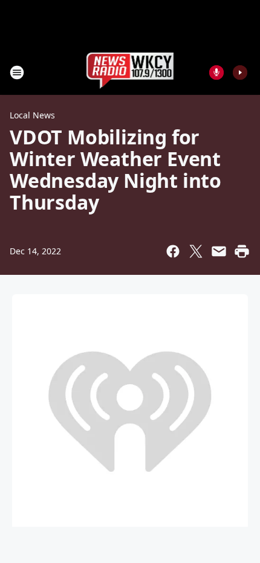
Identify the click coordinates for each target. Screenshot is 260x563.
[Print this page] (241, 251)
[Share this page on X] (195, 251)
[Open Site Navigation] (17, 72)
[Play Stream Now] (240, 72)
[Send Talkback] (216, 72)
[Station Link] (130, 72)
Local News (32, 115)
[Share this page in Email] (218, 251)
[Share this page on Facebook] (172, 251)
